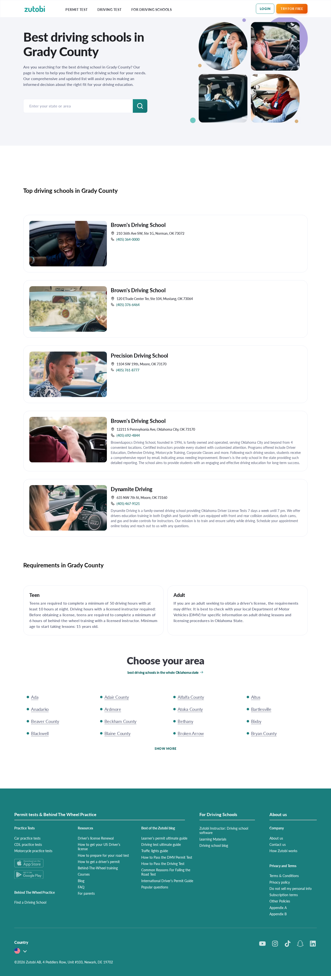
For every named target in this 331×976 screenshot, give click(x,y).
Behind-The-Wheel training (98, 868)
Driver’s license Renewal (96, 838)
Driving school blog (213, 845)
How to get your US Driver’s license (99, 846)
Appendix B (278, 914)
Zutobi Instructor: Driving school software (223, 830)
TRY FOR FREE (292, 8)
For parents (86, 893)
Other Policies (279, 901)
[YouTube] (262, 943)
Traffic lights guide (154, 850)
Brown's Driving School (138, 225)
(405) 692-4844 (128, 435)
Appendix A (278, 907)
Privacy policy (279, 882)
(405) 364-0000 (128, 239)
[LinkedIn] (313, 943)
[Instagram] (275, 943)
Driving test (109, 10)
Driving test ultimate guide (161, 844)
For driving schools (151, 10)
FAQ (81, 887)
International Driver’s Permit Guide (167, 880)
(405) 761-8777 (127, 370)
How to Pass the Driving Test (162, 863)
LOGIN (265, 8)
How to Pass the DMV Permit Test (166, 857)
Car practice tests (27, 838)
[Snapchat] (300, 943)
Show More (165, 748)
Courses (84, 874)
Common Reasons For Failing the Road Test (165, 872)
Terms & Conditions (284, 875)
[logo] (34, 9)
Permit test (76, 10)
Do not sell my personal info (290, 888)
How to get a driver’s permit (99, 861)
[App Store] (40, 863)
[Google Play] (40, 874)
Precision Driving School (139, 355)
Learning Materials (212, 839)
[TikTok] (288, 943)
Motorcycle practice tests (33, 850)
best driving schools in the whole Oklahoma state (163, 672)
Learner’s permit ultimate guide (164, 838)
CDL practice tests (28, 844)
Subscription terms (283, 895)
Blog (81, 880)
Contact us (277, 844)
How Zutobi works (283, 850)
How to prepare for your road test (103, 855)
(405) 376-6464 (128, 304)
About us (276, 838)
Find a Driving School (30, 902)
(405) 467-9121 (128, 503)
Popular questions (154, 887)
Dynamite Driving (131, 489)
